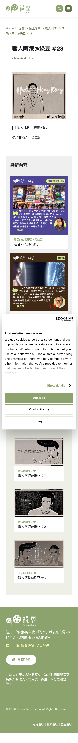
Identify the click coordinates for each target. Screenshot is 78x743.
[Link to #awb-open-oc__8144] (68, 8)
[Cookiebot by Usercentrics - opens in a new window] (56, 319)
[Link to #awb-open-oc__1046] (59, 8)
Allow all (39, 397)
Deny (39, 421)
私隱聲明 (52, 724)
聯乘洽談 (27, 646)
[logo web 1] (18, 5)
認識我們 (42, 646)
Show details (56, 385)
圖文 (31, 58)
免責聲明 (66, 724)
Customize (36, 409)
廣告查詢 (12, 646)
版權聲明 (38, 724)
